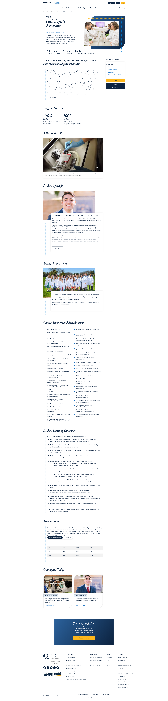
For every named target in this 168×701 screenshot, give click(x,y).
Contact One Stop (95, 665)
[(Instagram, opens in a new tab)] (54, 667)
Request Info (118, 87)
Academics (46, 8)
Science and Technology (51, 595)
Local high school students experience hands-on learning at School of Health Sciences (57, 600)
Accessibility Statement (83, 694)
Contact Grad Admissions (96, 657)
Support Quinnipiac (123, 687)
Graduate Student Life (71, 668)
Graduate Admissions (71, 663)
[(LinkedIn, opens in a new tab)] (51, 667)
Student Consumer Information (125, 673)
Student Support (83, 8)
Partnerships (94, 8)
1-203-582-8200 (54, 663)
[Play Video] (97, 168)
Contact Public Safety (95, 663)
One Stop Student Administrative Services (76, 679)
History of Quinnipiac (123, 684)
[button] (99, 174)
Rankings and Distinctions (124, 665)
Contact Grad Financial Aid (96, 660)
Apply (119, 80)
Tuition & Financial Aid (68, 8)
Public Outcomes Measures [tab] (55, 537)
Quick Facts (121, 663)
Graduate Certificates (70, 660)
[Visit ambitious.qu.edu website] (52, 674)
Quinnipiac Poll (122, 679)
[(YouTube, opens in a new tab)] (57, 667)
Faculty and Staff (112, 69)
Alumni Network (122, 681)
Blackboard (110, 657)
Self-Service (110, 665)
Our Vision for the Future (124, 671)
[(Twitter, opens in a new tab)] (48, 667)
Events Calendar (70, 673)
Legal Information (106, 694)
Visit (115, 84)
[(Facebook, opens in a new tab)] (44, 667)
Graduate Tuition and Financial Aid (73, 665)
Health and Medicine (81, 595)
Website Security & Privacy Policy (85, 697)
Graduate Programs (70, 657)
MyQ (108, 660)
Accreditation (121, 676)
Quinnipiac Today (70, 676)
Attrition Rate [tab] (68, 537)
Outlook (109, 663)
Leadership (121, 668)
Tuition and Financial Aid (114, 74)
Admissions (55, 8)
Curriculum (111, 67)
